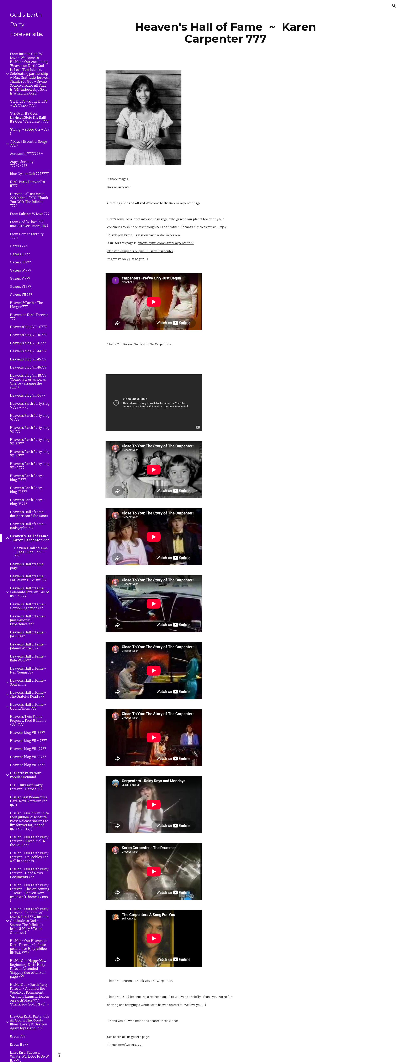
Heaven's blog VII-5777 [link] (27, 395)
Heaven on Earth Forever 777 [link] (29, 317)
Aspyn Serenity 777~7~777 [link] (21, 164)
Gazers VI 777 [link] (20, 287)
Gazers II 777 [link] (20, 254)
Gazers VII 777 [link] (21, 295)
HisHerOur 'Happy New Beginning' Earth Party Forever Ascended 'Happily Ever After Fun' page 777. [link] (28, 968)
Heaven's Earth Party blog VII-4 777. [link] (29, 454)
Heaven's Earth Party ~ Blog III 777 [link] (27, 490)
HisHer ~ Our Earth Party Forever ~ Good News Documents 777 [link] (29, 873)
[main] (225, 33)
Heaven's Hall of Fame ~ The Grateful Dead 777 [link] (28, 694)
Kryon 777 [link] (18, 1036)
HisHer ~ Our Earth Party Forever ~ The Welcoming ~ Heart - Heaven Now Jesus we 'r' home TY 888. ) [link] (29, 893)
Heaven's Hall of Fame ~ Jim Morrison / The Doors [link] (29, 514)
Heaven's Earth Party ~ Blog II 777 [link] (27, 478)
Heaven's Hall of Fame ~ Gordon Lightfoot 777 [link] (28, 606)
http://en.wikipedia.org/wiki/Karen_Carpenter (140, 251)
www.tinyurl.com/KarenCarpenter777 (166, 243)
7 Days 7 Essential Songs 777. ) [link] (29, 144)
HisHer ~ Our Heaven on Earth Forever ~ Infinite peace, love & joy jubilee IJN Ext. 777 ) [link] (28, 947)
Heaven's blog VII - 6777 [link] (28, 327)
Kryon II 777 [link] (19, 1044)
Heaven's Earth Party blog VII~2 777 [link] (29, 466)
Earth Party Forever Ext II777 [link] (27, 184)
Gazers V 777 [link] (20, 278)
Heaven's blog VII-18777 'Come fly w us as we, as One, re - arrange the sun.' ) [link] (28, 381)
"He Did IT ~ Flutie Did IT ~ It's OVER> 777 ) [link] (28, 103)
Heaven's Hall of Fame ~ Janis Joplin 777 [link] (28, 526)
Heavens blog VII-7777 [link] (27, 765)
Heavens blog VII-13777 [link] (28, 757)
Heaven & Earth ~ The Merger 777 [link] (26, 305)
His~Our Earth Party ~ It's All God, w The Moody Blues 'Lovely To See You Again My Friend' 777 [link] (29, 1022)
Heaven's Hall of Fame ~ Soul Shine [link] (28, 682)
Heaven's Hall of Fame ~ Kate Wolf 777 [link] (28, 658)
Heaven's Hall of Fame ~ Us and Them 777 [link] (28, 706)
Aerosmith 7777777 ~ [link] (26, 154)
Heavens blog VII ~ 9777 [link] (28, 741)
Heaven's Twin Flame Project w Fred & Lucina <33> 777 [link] (28, 720)
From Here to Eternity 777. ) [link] (26, 236)
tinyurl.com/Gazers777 (124, 1045)
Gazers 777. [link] (19, 246)
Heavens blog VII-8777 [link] (27, 733)
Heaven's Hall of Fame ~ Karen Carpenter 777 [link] (29, 538)
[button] (394, 6)
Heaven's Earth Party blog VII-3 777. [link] (29, 442)
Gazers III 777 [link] (20, 262)
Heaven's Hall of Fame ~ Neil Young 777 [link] (28, 670)
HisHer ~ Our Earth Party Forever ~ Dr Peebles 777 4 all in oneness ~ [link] (29, 857)
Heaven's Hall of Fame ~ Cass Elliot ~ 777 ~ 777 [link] (31, 552)
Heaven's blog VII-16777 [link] (28, 367)
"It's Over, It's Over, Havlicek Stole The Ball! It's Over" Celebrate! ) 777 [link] (29, 117)
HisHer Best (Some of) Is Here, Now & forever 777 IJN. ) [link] (28, 801)
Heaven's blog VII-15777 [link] (28, 359)
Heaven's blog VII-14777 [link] (28, 351)
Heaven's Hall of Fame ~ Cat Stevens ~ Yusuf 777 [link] (28, 578)
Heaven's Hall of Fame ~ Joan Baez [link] (28, 634)
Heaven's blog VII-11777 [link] (28, 343)
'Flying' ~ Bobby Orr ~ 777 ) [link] (29, 131)
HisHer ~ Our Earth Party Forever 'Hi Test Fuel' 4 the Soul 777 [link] (29, 841)
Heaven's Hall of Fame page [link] (27, 566)
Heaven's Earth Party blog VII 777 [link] (29, 430)
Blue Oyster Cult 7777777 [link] (29, 174)
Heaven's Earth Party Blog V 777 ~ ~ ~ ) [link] (29, 405)
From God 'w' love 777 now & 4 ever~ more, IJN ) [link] (29, 224)
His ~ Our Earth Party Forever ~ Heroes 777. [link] (26, 787)
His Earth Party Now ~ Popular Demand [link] (26, 775)
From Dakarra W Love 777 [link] (29, 214)
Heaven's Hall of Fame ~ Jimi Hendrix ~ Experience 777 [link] (28, 620)
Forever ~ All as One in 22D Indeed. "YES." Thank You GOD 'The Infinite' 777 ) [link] (29, 200)
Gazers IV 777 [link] (20, 270)
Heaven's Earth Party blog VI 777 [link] (29, 418)
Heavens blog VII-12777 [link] (28, 749)
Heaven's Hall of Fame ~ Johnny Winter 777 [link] (28, 646)
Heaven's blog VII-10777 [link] (28, 335)
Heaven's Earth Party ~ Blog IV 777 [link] (27, 502)
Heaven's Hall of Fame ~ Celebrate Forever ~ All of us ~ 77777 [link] (29, 592)
